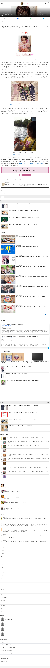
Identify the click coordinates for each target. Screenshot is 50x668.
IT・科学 (2, 550)
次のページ (27, 175)
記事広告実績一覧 (4, 661)
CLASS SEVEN (7, 629)
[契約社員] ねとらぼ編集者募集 (6, 650)
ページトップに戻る (25, 666)
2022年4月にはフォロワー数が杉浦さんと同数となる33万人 (32, 163)
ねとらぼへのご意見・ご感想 (6, 644)
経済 (1, 608)
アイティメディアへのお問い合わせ (7, 653)
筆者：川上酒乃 (8, 182)
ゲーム (2, 567)
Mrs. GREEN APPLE (8, 619)
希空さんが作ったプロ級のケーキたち (25, 171)
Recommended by (42, 314)
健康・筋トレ (3, 589)
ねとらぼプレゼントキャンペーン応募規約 (8, 647)
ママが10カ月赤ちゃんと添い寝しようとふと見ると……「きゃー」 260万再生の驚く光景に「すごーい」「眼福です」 (28, 475)
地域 (1, 594)
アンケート (2, 481)
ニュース (2, 572)
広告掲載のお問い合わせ (5, 658)
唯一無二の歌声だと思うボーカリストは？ (11, 508)
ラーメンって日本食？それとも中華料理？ (11, 497)
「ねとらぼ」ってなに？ (5, 642)
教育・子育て (3, 605)
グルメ (2, 564)
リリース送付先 (3, 655)
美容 (1, 611)
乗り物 (2, 583)
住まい (2, 586)
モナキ (6, 634)
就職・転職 (3, 600)
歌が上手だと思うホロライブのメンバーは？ (12, 491)
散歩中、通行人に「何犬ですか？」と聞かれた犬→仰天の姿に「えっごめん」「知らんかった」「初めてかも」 (26, 437)
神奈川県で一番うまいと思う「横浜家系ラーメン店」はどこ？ (15, 502)
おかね (2, 556)
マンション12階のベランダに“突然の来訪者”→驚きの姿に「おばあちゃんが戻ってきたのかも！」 (24, 445)
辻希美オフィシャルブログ (28, 59)
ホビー (2, 578)
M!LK (6, 624)
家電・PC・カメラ (4, 597)
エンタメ (3, 193)
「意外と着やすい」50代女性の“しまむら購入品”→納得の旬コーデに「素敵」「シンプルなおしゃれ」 (25, 449)
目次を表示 (46, 23)
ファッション (3, 575)
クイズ (2, 561)
